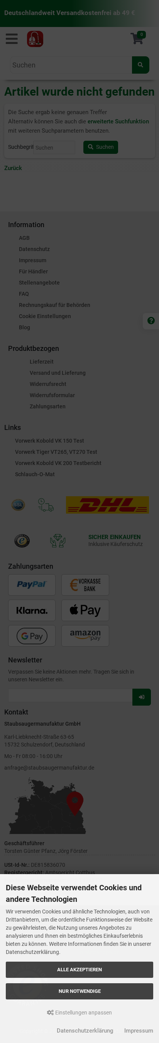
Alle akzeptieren (79, 969)
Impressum (138, 1030)
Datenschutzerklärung (85, 1030)
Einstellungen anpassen (83, 1012)
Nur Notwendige (80, 991)
